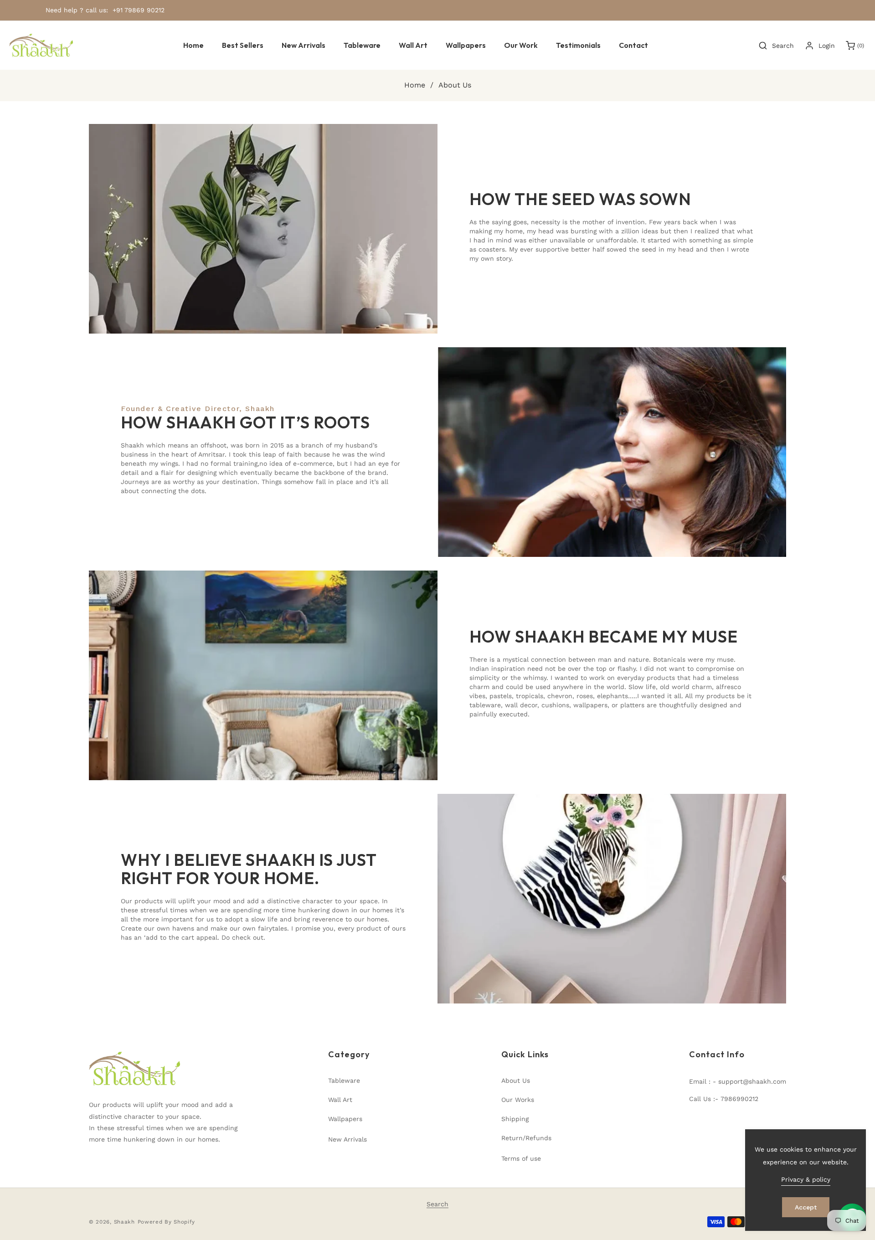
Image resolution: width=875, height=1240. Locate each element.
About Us (515, 1080)
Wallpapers (345, 1118)
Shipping (515, 1118)
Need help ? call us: (77, 10)
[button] (362, 45)
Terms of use (521, 1158)
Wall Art (340, 1099)
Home (414, 85)
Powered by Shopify (167, 1222)
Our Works (517, 1099)
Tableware (344, 1080)
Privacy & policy (805, 1179)
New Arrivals (347, 1139)
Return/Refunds (526, 1138)
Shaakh (124, 1222)
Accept (806, 1207)
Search (437, 1204)
